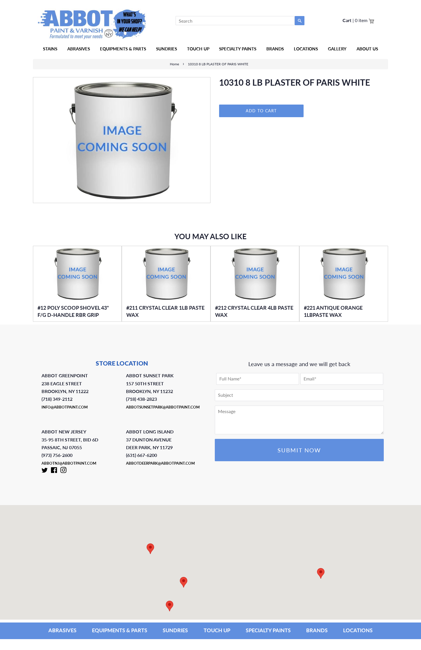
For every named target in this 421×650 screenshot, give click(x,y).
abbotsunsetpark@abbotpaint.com (163, 407)
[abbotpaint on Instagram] (63, 471)
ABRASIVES (62, 630)
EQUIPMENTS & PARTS (119, 630)
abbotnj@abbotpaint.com (69, 463)
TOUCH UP (217, 630)
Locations (306, 48)
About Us (367, 48)
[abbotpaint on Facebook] (54, 471)
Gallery (337, 48)
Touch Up (198, 48)
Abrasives (78, 48)
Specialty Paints (237, 48)
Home (174, 64)
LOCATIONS (358, 630)
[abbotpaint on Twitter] (45, 471)
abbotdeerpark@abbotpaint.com (160, 463)
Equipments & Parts (123, 48)
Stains (50, 48)
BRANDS (317, 630)
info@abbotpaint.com (65, 407)
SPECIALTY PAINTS (268, 630)
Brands (275, 48)
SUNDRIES (166, 48)
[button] (320, 573)
